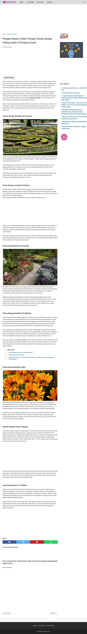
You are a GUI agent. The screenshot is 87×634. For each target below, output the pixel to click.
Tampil (11, 77)
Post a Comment (7, 47)
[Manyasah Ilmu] (9, 2)
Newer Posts (7, 613)
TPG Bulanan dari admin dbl (16, 355)
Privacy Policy (50, 625)
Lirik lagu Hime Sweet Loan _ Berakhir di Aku (21, 352)
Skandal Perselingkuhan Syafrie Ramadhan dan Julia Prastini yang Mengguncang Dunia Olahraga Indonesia (74, 112)
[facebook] (9, 542)
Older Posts (53, 613)
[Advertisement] (43, 19)
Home (34, 625)
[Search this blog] (83, 2)
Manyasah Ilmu (46, 631)
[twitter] (23, 542)
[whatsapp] (51, 542)
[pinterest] (37, 542)
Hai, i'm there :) (41, 625)
